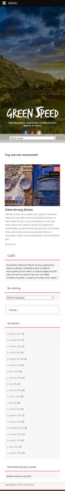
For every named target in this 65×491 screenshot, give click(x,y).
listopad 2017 (15, 340)
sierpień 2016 (15, 365)
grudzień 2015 (15, 415)
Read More (10, 244)
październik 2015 (16, 428)
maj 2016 (13, 384)
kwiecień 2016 (15, 390)
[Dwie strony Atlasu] (32, 185)
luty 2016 (13, 403)
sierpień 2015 (15, 440)
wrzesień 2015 (15, 434)
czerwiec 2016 (15, 377)
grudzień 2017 (15, 334)
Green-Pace (54, 174)
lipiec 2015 (14, 446)
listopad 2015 (15, 421)
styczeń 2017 (15, 352)
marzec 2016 (15, 396)
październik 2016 (16, 359)
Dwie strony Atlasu (19, 209)
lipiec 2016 (14, 371)
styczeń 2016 (15, 409)
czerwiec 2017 (15, 346)
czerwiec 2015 (15, 453)
